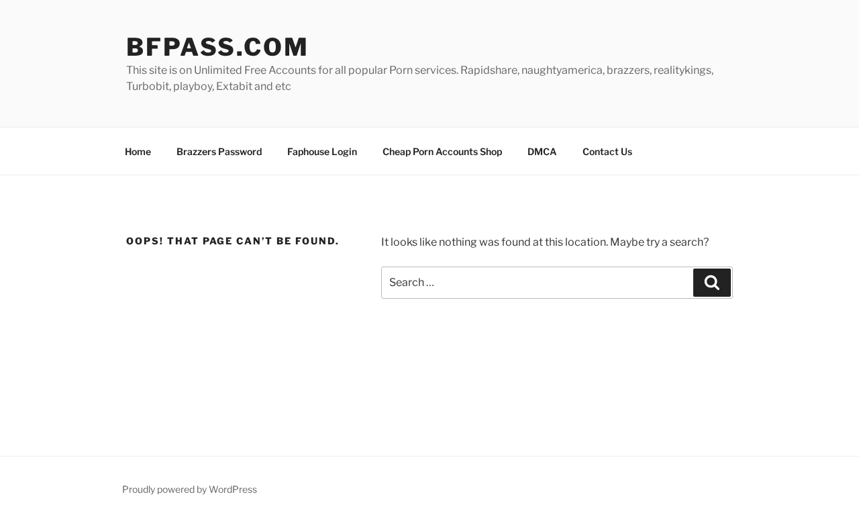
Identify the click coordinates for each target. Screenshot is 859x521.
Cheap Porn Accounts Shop (442, 151)
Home (138, 151)
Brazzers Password (219, 151)
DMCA (542, 151)
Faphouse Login (322, 151)
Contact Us (607, 151)
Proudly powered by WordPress (189, 489)
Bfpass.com (217, 47)
